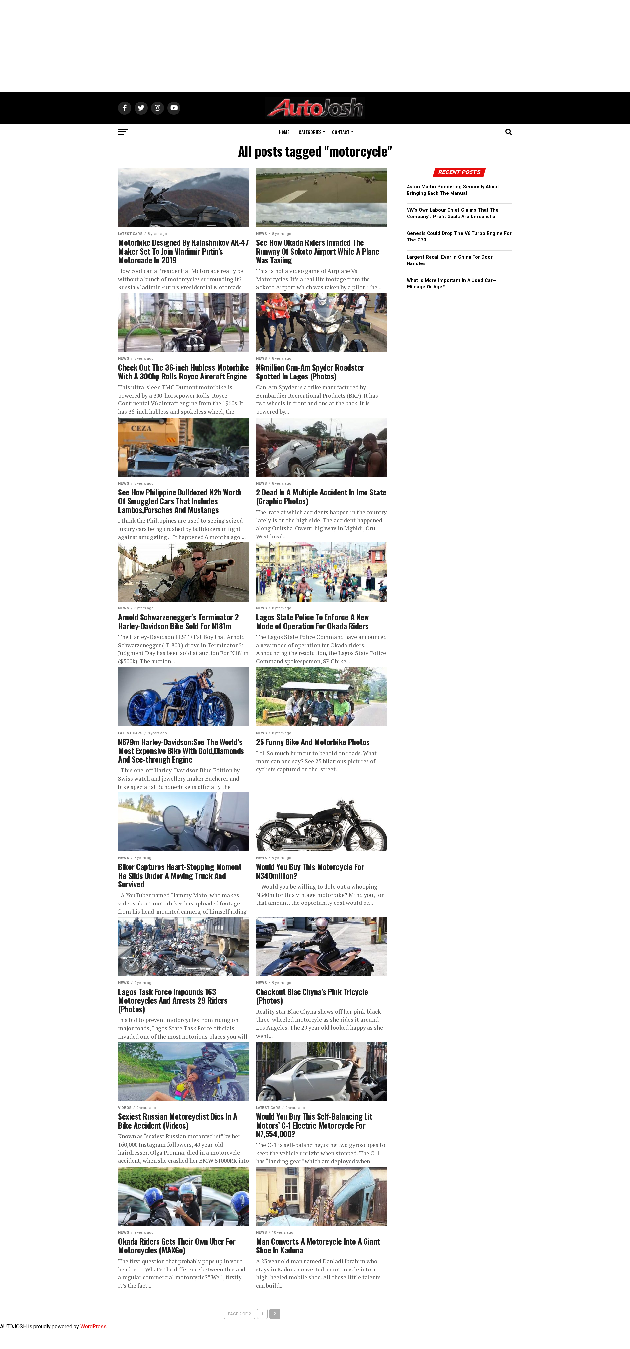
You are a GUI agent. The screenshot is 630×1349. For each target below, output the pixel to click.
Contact (341, 131)
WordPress (93, 1326)
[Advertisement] (315, 46)
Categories (310, 131)
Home (284, 131)
